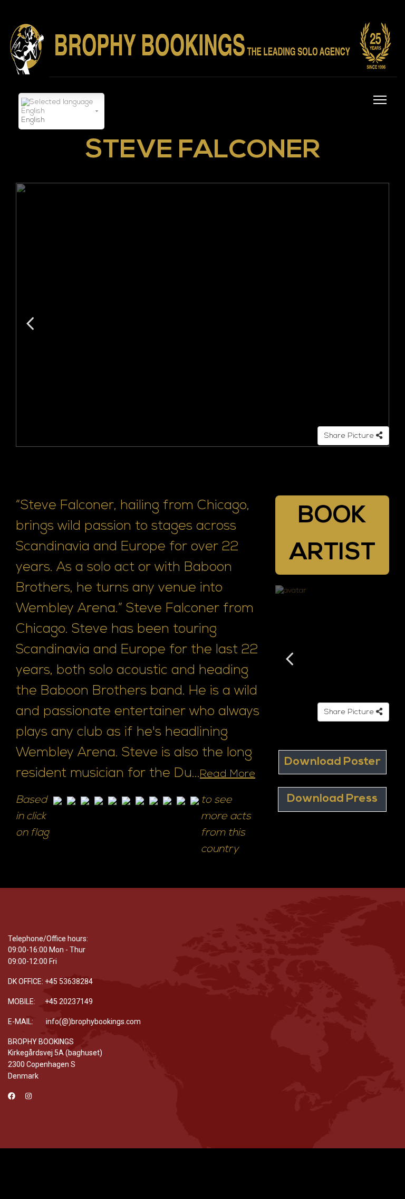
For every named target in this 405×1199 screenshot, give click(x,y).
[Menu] (378, 106)
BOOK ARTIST (332, 534)
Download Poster (332, 762)
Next (375, 323)
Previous (29, 323)
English (33, 120)
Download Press (332, 799)
